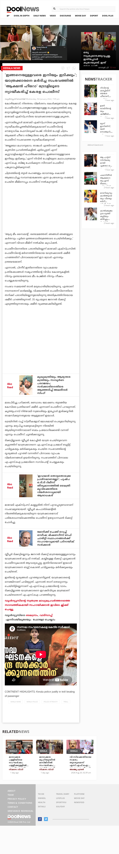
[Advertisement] (41, 217)
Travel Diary (62, 794)
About (11, 790)
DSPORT (94, 15)
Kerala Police (32, 702)
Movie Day (79, 798)
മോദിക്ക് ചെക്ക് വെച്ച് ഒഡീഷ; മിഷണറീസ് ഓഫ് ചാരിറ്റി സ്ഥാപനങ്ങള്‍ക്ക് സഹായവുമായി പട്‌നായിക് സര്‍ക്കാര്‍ (55, 538)
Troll (66, 702)
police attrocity (51, 702)
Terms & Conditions (20, 802)
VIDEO (53, 15)
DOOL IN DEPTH (21, 15)
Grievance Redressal (20, 810)
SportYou (61, 802)
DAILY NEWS (39, 15)
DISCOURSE (65, 15)
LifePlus (60, 798)
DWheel (42, 798)
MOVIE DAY (80, 15)
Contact (13, 806)
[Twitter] (46, 819)
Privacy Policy (17, 798)
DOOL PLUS (107, 15)
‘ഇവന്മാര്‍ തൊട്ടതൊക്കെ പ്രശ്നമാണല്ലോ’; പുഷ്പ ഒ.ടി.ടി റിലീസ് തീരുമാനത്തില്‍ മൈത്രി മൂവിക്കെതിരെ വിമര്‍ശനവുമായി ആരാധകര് (54, 486)
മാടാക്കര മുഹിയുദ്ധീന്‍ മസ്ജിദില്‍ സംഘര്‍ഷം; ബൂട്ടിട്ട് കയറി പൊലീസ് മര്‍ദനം (49, 764)
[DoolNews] (21, 9)
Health (41, 802)
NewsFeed (79, 802)
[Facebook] (40, 819)
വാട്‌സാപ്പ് (46, 615)
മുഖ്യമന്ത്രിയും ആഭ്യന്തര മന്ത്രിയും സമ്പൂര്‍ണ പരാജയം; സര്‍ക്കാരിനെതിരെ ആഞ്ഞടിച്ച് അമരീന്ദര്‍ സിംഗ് (54, 385)
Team (11, 794)
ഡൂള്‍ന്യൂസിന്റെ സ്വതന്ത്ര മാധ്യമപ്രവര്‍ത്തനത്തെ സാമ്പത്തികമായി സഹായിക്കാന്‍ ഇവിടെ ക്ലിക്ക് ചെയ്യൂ (37, 605)
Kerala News (16, 702)
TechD (41, 794)
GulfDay (60, 806)
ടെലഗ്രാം (32, 615)
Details (42, 806)
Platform (79, 794)
